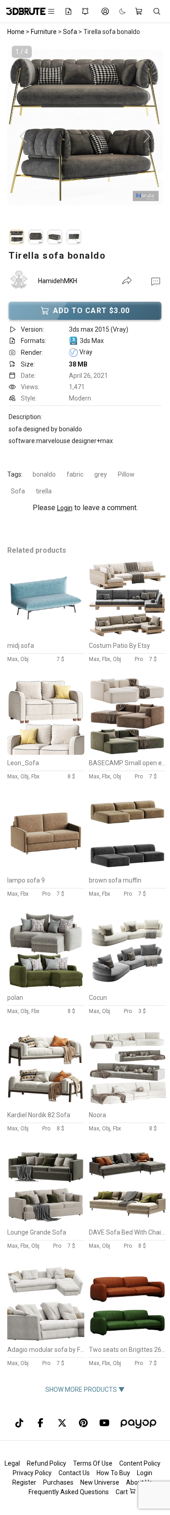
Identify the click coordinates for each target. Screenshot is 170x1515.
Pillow (126, 474)
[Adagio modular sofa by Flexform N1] (45, 1339)
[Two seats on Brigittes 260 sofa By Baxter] (127, 1339)
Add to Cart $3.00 (91, 310)
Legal (12, 1463)
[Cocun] (127, 987)
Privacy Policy (32, 1472)
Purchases (58, 1482)
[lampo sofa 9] (45, 869)
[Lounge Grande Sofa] (45, 1222)
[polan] (45, 987)
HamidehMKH (57, 281)
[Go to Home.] (21, 11)
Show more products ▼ (85, 1389)
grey (100, 474)
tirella (44, 491)
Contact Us (74, 1472)
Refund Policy (46, 1463)
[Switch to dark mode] (118, 11)
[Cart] (139, 11)
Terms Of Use (92, 1463)
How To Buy (113, 1472)
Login (65, 507)
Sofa (18, 491)
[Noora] (127, 1104)
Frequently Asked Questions (69, 1492)
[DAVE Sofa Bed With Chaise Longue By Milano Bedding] (127, 1222)
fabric (75, 474)
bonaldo (44, 474)
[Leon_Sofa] (45, 752)
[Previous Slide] (23, 136)
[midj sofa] (45, 635)
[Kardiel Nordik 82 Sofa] (45, 1104)
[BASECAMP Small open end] (127, 752)
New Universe (99, 1482)
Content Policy (139, 1463)
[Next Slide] (146, 136)
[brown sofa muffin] (127, 869)
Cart (122, 1492)
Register (24, 1482)
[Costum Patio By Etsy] (127, 635)
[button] (155, 280)
